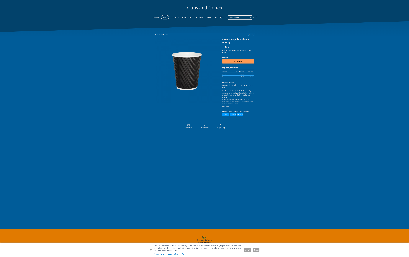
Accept (247, 250)
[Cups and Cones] (204, 12)
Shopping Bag (220, 128)
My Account (188, 128)
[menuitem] (249, 34)
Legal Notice (173, 254)
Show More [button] (225, 107)
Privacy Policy (159, 254)
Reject (256, 250)
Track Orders (205, 128)
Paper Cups (164, 34)
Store (156, 34)
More (183, 254)
